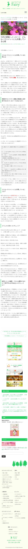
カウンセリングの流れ (7, 477)
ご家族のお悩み (6, 498)
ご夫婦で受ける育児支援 (8, 500)
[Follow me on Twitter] (3, 12)
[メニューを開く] (26, 12)
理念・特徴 (5, 473)
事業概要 (10, 529)
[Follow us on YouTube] (6, 12)
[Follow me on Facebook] (4, 12)
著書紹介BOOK (6, 523)
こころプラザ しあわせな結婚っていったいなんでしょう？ (14, 399)
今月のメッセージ (21, 44)
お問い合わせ (14, 353)
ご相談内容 (5, 494)
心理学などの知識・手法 (20, 496)
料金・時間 (17, 473)
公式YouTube (18, 504)
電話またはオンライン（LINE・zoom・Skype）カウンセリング (7, 482)
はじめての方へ (6, 475)
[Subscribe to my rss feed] (1, 12)
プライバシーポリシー (13, 531)
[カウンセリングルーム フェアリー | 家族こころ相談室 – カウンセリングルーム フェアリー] (14, 4)
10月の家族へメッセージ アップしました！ (15, 336)
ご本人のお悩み (6, 496)
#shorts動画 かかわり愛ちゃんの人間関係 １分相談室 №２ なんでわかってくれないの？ (15, 395)
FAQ (16, 477)
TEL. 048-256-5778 (14, 542)
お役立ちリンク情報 (13, 533)
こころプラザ (8, 17)
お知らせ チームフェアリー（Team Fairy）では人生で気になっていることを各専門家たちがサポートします (15, 411)
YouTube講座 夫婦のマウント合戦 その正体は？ (14, 407)
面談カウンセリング (7, 479)
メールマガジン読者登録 (20, 518)
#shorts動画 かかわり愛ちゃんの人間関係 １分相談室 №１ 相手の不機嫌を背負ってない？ (15, 403)
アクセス (17, 479)
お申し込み (14, 357)
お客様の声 (17, 475)
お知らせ (17, 500)
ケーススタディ (18, 494)
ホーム (2, 17)
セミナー (4, 521)
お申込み (17, 516)
